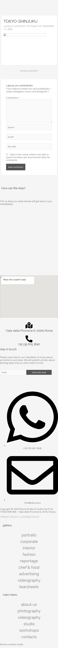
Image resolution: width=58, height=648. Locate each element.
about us (29, 604)
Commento (13, 97)
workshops (29, 630)
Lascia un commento (15, 26)
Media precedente (29, 71)
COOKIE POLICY (30, 517)
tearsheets (29, 586)
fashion (29, 554)
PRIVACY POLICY (10, 517)
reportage (29, 561)
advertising (29, 574)
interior (29, 548)
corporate (29, 541)
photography (29, 611)
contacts (29, 637)
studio (29, 624)
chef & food (29, 567)
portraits (29, 535)
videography (29, 617)
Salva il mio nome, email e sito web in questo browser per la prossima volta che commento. (28, 157)
